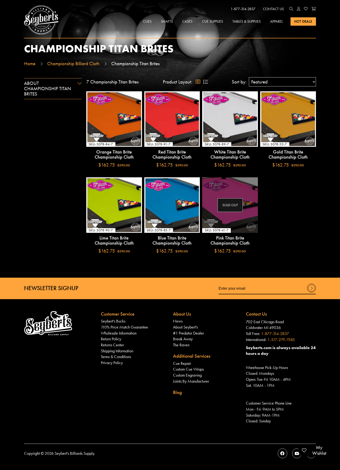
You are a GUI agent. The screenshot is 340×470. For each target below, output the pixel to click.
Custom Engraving (187, 375)
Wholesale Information (118, 333)
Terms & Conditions (116, 356)
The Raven (181, 344)
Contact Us (273, 8)
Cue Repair (182, 363)
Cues (147, 21)
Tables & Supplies (246, 21)
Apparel (276, 21)
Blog (177, 392)
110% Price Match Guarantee (124, 327)
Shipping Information (117, 350)
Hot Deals (303, 21)
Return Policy (111, 338)
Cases (187, 21)
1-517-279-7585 (281, 339)
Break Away (183, 338)
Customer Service (117, 314)
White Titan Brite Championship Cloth (230, 154)
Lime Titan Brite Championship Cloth (114, 240)
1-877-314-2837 (243, 8)
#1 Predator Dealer (188, 333)
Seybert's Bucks (113, 321)
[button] (291, 9)
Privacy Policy (112, 362)
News (177, 321)
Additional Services (191, 356)
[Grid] (198, 82)
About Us (182, 314)
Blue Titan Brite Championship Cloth (172, 240)
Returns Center (112, 344)
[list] (205, 82)
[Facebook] (282, 453)
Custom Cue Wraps (188, 369)
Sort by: (239, 82)
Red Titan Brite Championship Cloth (172, 154)
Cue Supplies (212, 21)
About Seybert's (185, 327)
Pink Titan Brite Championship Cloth (230, 240)
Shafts (167, 21)
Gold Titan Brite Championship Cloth (288, 154)
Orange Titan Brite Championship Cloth (114, 154)
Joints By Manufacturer (191, 381)
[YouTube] (297, 453)
